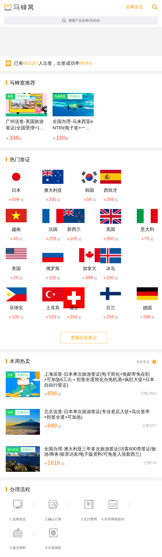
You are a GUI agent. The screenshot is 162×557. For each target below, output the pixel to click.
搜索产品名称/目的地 (84, 20)
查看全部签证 (84, 337)
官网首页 (134, 7)
